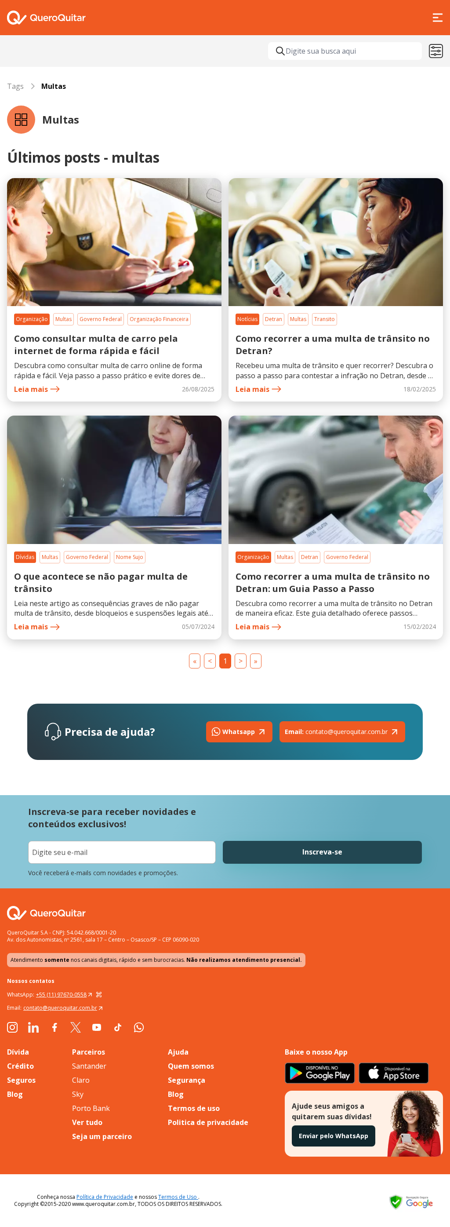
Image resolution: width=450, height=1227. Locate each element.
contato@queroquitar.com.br (336, 731)
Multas (63, 319)
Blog (15, 1094)
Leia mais (31, 389)
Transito (324, 319)
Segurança (186, 1080)
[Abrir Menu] (437, 17)
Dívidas (25, 557)
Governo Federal (101, 319)
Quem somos (191, 1066)
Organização (32, 319)
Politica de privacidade (208, 1122)
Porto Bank (91, 1108)
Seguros (21, 1080)
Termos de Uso (178, 1197)
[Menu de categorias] (436, 51)
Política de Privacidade (104, 1197)
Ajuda (178, 1052)
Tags (15, 86)
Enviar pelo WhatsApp (333, 1136)
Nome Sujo (129, 557)
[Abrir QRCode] (98, 995)
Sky (77, 1094)
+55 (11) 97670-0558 (61, 994)
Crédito (20, 1066)
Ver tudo (87, 1122)
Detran (273, 319)
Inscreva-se (322, 852)
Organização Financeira (159, 319)
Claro (81, 1080)
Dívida (18, 1052)
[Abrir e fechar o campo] (280, 51)
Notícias (247, 319)
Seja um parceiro (102, 1136)
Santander (89, 1066)
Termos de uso (194, 1108)
